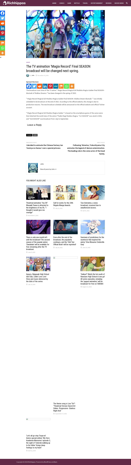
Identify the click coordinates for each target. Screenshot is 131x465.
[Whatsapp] (66, 86)
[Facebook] (28, 86)
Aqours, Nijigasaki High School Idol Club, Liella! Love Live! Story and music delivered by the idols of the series (37, 278)
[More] (71, 86)
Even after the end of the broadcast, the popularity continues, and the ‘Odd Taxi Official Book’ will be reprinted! (64, 241)
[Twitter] (34, 86)
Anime (54, 3)
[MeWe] (55, 86)
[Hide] (1, 57)
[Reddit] (39, 86)
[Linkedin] (44, 86)
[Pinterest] (50, 86)
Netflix (77, 3)
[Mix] (61, 86)
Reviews (109, 3)
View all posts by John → (48, 169)
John (33, 75)
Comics (61, 3)
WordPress (47, 462)
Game (69, 3)
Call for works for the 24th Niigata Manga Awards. (63, 204)
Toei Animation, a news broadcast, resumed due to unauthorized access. (91, 205)
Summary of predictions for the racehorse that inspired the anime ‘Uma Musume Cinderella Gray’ (92, 241)
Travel (85, 3)
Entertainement (97, 3)
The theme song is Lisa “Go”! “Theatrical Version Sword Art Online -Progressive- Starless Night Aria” (64, 407)
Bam (55, 462)
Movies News (119, 3)
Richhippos (31, 462)
